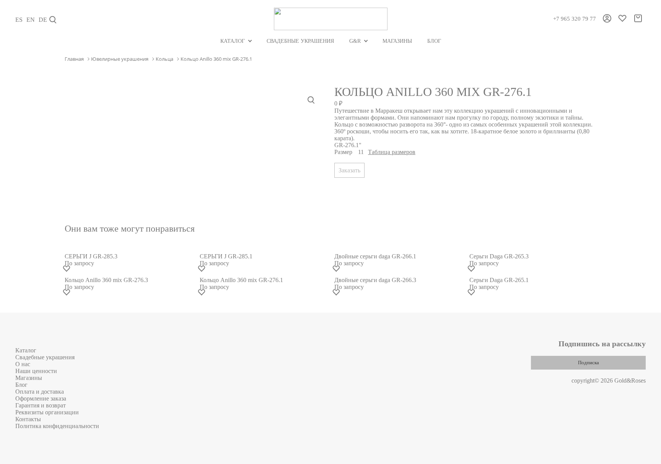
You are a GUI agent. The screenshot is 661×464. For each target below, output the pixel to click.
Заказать (349, 170)
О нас (22, 364)
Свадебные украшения (300, 41)
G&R (355, 41)
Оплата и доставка (39, 391)
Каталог (232, 41)
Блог (434, 41)
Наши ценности (36, 371)
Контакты (28, 419)
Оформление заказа (40, 398)
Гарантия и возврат (40, 405)
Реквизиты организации (47, 412)
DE (43, 19)
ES (19, 19)
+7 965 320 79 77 (574, 19)
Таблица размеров (391, 152)
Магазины (397, 41)
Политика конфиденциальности (57, 426)
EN (30, 19)
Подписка (588, 362)
